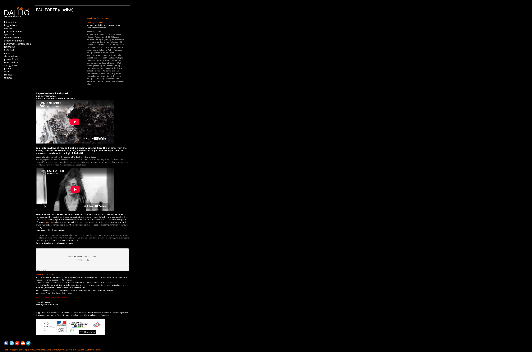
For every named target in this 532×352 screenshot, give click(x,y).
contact (8, 77)
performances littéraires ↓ (17, 43)
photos (7, 68)
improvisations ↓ (12, 37)
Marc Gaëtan (78, 349)
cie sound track (12, 56)
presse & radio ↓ (12, 59)
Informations (11, 22)
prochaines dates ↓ (14, 31)
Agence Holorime (94, 349)
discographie (10, 65)
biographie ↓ (10, 25)
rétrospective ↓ (12, 62)
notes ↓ (8, 53)
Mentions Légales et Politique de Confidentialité (24, 349)
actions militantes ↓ (14, 40)
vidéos (7, 71)
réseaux (8, 74)
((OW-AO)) (9, 49)
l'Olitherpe (9, 46)
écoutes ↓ (9, 28)
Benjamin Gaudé (63, 349)
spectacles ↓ (10, 34)
